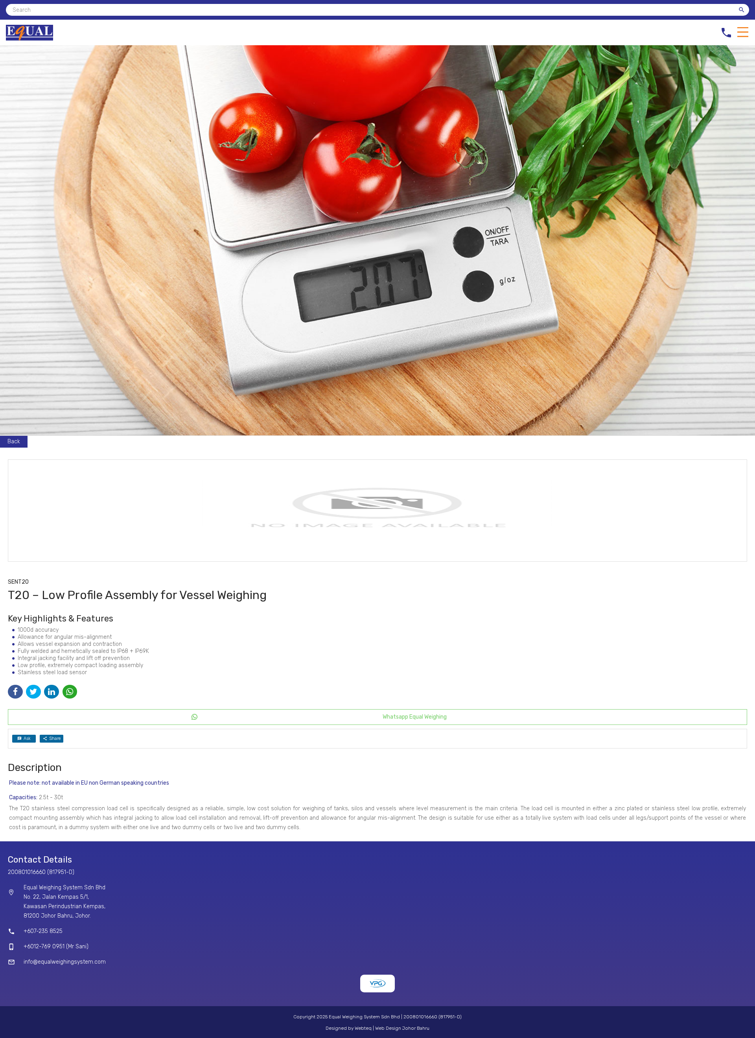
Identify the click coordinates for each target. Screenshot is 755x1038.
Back (13, 441)
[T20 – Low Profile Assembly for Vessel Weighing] (377, 510)
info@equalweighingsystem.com (65, 962)
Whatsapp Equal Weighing (415, 717)
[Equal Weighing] (29, 38)
